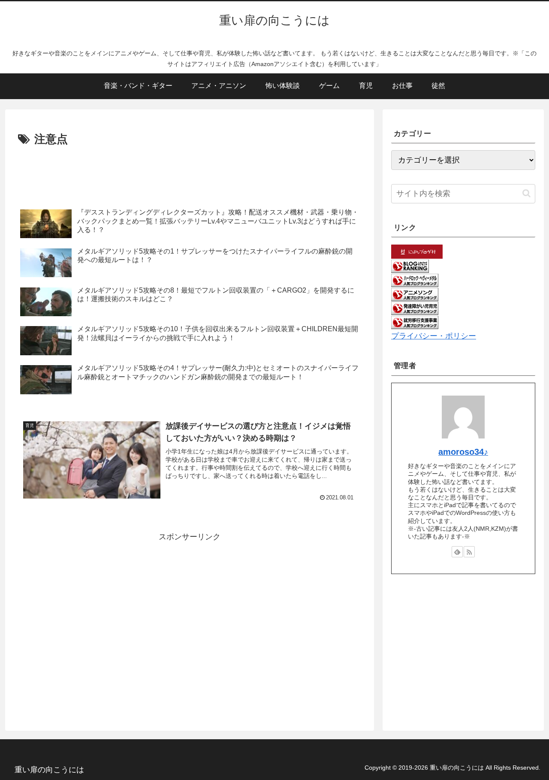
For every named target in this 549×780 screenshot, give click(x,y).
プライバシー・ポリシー (433, 336)
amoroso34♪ (463, 452)
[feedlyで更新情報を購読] (457, 551)
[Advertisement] (189, 172)
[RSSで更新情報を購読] (469, 551)
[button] (526, 193)
